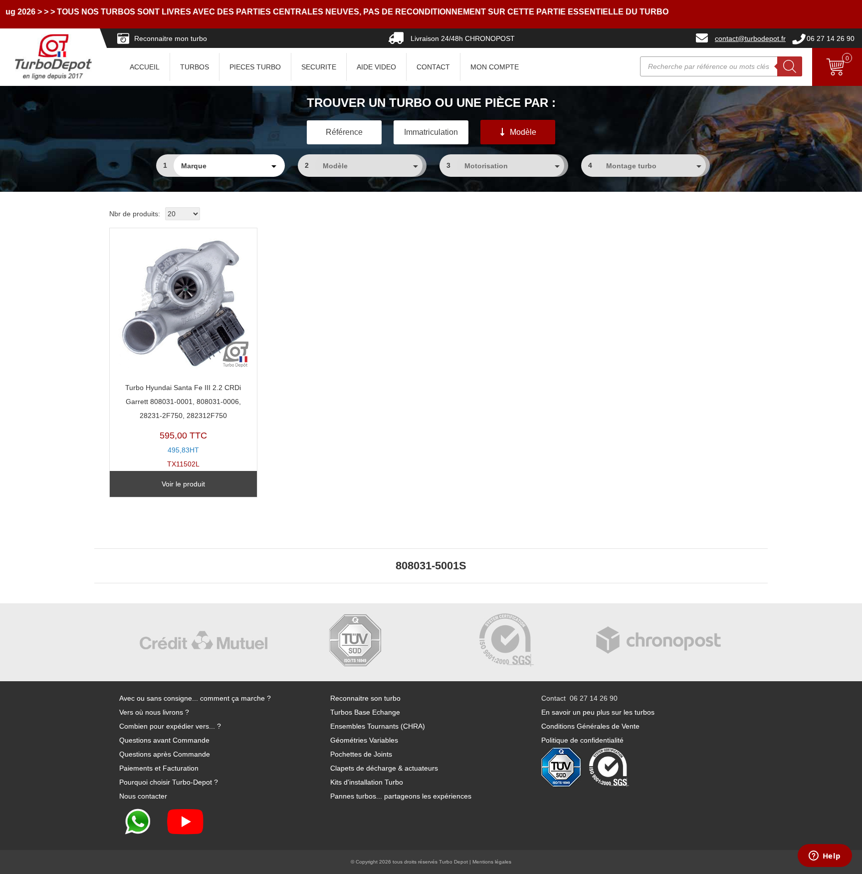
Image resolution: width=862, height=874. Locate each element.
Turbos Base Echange (365, 712)
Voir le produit (183, 484)
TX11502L (183, 426)
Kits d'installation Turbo (366, 782)
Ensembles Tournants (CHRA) (377, 726)
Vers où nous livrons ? (154, 712)
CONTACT (433, 67)
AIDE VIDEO (376, 67)
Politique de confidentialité (582, 740)
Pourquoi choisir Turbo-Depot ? (168, 782)
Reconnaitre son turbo (365, 698)
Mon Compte (494, 67)
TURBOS (194, 67)
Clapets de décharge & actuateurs (384, 768)
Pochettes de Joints (361, 754)
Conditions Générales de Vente (590, 726)
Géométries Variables (364, 740)
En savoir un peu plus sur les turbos (597, 712)
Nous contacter (143, 796)
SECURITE (318, 67)
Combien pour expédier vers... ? (170, 726)
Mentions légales (491, 862)
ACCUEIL (145, 67)
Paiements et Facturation (159, 768)
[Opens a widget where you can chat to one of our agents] (824, 856)
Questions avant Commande (164, 740)
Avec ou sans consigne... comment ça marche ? (195, 698)
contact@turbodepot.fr (750, 38)
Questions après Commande (164, 754)
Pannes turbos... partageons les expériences (400, 796)
